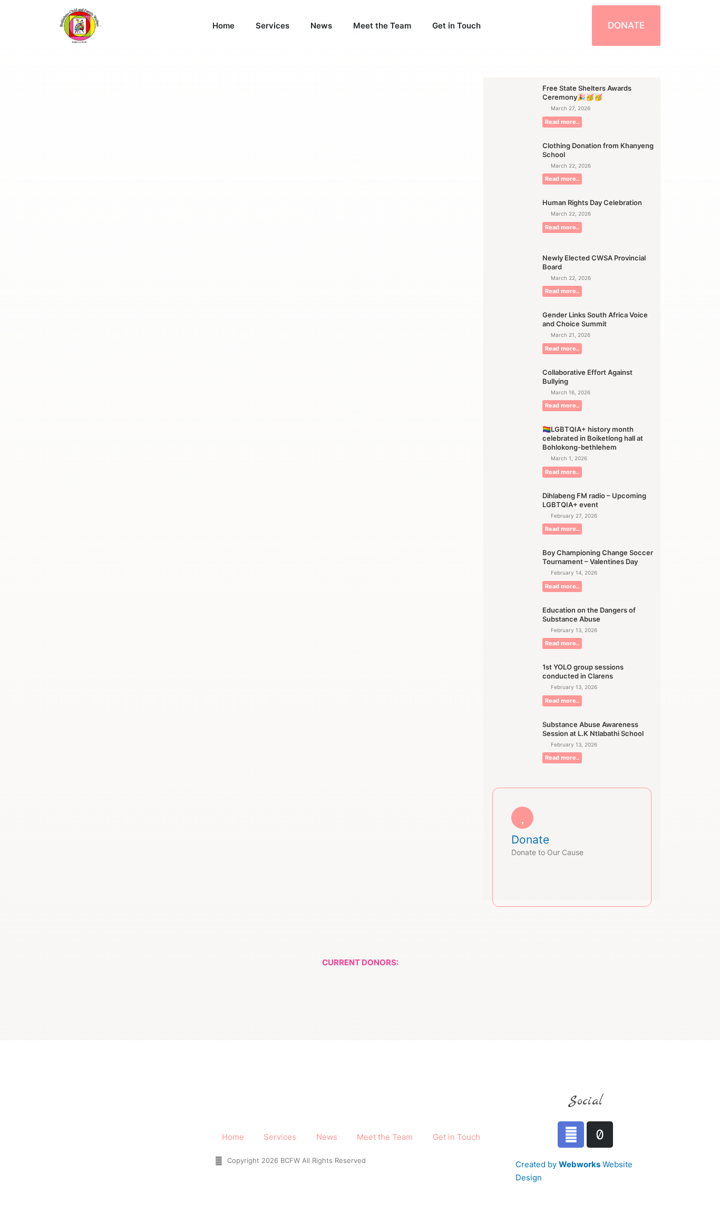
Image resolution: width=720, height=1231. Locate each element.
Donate (530, 839)
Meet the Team (382, 26)
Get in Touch (456, 26)
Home (223, 26)
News (321, 26)
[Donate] (522, 818)
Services (272, 26)
